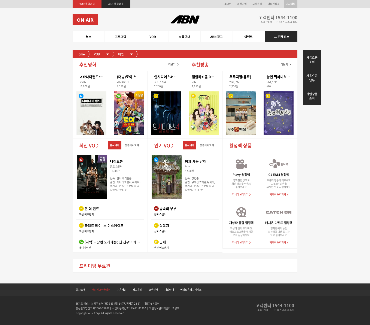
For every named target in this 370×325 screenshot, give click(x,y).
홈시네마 (114, 145)
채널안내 (169, 290)
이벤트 (248, 36)
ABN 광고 (216, 36)
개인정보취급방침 (101, 290)
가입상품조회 (312, 96)
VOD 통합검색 (87, 4)
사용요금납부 (312, 77)
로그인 (227, 4)
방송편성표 (273, 4)
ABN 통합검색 (116, 4)
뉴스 (88, 36)
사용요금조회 (312, 59)
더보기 (171, 64)
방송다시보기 (132, 145)
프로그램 (120, 36)
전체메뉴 (283, 36)
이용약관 (121, 290)
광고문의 (137, 290)
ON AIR (85, 19)
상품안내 (184, 36)
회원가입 (242, 4)
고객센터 (257, 4)
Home (80, 54)
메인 (121, 54)
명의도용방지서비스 (190, 290)
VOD (152, 36)
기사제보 (290, 4)
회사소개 (80, 290)
